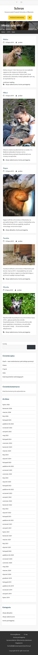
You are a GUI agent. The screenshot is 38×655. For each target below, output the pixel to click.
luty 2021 (5, 543)
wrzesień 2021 (7, 524)
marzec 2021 (7, 539)
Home (3, 32)
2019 (8, 32)
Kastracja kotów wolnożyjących (13, 377)
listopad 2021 (7, 516)
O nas (26, 634)
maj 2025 (5, 435)
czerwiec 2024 (7, 443)
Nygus (5, 168)
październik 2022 (8, 489)
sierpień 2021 (7, 528)
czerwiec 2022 (7, 501)
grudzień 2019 (7, 578)
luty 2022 (5, 509)
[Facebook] (16, 2)
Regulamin (19, 643)
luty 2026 (5, 416)
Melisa (5, 39)
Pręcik (5, 369)
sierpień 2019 (7, 593)
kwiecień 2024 (7, 447)
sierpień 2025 (7, 431)
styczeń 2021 (7, 547)
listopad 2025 (7, 420)
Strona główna (15, 634)
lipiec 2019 (6, 597)
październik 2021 (8, 520)
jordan (20, 42)
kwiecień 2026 (7, 408)
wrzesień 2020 (7, 559)
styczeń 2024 (7, 458)
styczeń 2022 (7, 512)
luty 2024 (5, 455)
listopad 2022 (7, 485)
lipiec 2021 (6, 532)
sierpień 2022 (7, 497)
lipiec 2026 (6, 404)
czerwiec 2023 (7, 474)
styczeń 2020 (7, 574)
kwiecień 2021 (7, 536)
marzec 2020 (7, 570)
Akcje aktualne (10, 230)
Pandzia (6, 238)
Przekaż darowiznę (17, 17)
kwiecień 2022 (7, 505)
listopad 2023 (7, 462)
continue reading (8, 82)
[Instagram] (21, 2)
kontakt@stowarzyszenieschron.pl (19, 646)
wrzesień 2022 (7, 493)
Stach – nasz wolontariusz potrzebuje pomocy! (18, 361)
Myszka (6, 287)
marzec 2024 (7, 451)
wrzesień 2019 (7, 590)
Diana (4, 365)
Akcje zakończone (12, 84)
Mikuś (5, 93)
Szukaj (5, 344)
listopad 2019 (7, 582)
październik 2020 (8, 555)
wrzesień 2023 (7, 470)
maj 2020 (5, 566)
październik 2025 (8, 424)
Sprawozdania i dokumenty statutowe (19, 640)
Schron (19, 8)
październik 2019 (8, 586)
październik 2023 (8, 466)
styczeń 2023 (7, 482)
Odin (4, 373)
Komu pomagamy (24, 84)
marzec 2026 (7, 412)
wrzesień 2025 (7, 428)
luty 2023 (5, 478)
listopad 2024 (7, 439)
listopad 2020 (7, 551)
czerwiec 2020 (7, 563)
